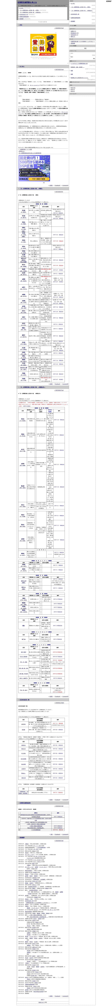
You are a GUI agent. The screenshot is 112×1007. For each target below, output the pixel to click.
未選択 (51, 185)
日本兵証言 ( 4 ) (74, 34)
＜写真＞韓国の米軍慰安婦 (36, 826)
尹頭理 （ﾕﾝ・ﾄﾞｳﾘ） (23, 379)
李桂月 (28, 979)
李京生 (26, 874)
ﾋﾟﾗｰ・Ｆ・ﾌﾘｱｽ (37, 845)
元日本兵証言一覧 (23, 14)
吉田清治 (23, 724)
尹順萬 (34, 931)
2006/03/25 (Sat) (59, 806)
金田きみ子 (35, 947)
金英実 (36, 867)
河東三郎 (23, 777)
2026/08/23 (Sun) (59, 28)
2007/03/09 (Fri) (59, 191)
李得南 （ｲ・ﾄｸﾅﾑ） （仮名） (23, 234)
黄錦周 (35, 876)
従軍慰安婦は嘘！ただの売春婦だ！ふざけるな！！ (38, 902)
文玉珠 (35, 941)
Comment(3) (65, 696)
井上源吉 (23, 753)
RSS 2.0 (73, 91)
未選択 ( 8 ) (73, 31)
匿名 (24, 625)
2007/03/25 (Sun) (59, 69)
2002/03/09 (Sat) (59, 840)
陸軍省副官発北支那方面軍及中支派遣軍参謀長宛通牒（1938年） (35, 814)
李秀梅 (43, 913)
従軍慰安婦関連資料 (24, 16)
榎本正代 (23, 748)
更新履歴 (21, 18)
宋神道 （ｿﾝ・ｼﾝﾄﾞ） (23, 565)
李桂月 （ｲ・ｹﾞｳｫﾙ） (22, 515)
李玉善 (28, 961)
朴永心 (26, 977)
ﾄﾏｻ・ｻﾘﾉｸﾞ (23, 652)
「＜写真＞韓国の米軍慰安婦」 (35, 915)
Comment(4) (65, 185)
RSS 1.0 (73, 89)
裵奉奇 (31, 883)
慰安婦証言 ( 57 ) (75, 33)
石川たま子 (35, 881)
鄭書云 (34, 888)
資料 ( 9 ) (73, 36)
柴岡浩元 (23, 745)
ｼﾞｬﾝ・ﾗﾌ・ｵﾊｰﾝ (23, 690)
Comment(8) (65, 384)
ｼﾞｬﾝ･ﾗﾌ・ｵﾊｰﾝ (30, 858)
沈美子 (31, 876)
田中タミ (34, 884)
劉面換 (47, 913)
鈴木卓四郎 (23, 758)
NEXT (42, 999)
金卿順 (61, 892)
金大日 (35, 918)
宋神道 (26, 883)
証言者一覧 (33, 975)
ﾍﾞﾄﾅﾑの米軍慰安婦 (35, 829)
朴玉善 (28, 950)
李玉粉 (26, 936)
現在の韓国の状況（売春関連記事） (35, 827)
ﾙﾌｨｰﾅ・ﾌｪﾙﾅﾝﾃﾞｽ (24, 678)
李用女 (27, 963)
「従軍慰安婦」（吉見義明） (39, 879)
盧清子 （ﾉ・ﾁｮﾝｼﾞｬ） (23, 335)
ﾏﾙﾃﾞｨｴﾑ (23, 639)
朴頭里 (34, 981)
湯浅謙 (23, 729)
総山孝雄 (23, 764)
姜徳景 (56, 892)
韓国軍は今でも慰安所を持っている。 (80, 77)
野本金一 (23, 773)
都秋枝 (46, 888)
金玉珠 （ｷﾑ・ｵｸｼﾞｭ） (23, 273)
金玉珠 (34, 927)
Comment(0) (65, 799)
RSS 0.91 (73, 87)
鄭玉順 (35, 872)
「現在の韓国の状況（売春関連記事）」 (38, 917)
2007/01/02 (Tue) (59, 390)
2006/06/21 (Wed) (59, 702)
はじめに (21, 8)
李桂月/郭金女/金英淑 (38, 991)
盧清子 (34, 956)
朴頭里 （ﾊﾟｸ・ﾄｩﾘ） (23, 353)
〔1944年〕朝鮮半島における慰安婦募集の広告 (36, 822)
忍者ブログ (41, 1002)
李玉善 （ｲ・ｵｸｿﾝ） (23, 211)
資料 (52, 834)
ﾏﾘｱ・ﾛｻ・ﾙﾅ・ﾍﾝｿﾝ (23, 668)
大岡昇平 (23, 768)
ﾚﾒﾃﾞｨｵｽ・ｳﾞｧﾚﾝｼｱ (23, 673)
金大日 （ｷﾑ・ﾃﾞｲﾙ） (22, 450)
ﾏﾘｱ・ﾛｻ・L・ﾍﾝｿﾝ (29, 854)
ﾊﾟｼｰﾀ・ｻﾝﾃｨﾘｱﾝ (23, 656)
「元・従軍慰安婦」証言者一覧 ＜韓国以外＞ (30, 12)
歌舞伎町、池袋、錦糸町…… (77, 67)
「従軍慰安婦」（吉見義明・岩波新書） (23, 792)
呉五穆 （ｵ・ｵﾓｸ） (23, 255)
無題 (72, 70)
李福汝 (36, 922)
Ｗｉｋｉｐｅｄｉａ (35, 85)
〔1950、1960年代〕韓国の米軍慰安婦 (36, 824)
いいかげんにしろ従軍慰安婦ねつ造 (79, 63)
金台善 (31, 957)
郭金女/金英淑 (28, 870)
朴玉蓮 (28, 934)
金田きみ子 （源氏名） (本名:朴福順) (23, 260)
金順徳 (28, 945)
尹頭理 (29, 893)
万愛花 (26, 844)
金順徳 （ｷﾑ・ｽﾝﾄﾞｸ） (23, 295)
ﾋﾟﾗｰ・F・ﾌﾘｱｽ (23, 662)
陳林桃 (38, 913)
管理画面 (73, 43)
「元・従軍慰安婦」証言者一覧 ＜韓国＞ (29, 10)
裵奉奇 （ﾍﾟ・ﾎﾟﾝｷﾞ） (23, 569)
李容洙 (26, 852)
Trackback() (57, 185)
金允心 (34, 943)
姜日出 (34, 851)
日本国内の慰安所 (36, 816)
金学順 (26, 876)
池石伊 (34, 920)
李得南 (34, 949)
